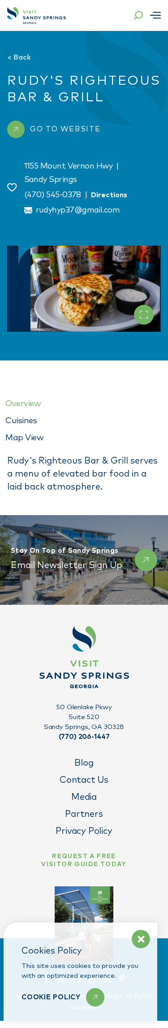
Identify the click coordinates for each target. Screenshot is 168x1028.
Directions (109, 195)
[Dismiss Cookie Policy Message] (141, 939)
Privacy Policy (84, 831)
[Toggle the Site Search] (138, 15)
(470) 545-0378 (52, 195)
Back (19, 57)
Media (84, 797)
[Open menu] (155, 15)
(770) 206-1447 (84, 736)
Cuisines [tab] (21, 420)
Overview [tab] (23, 403)
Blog (83, 763)
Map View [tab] (24, 438)
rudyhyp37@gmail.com (78, 210)
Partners (84, 814)
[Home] (36, 15)
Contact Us (84, 780)
